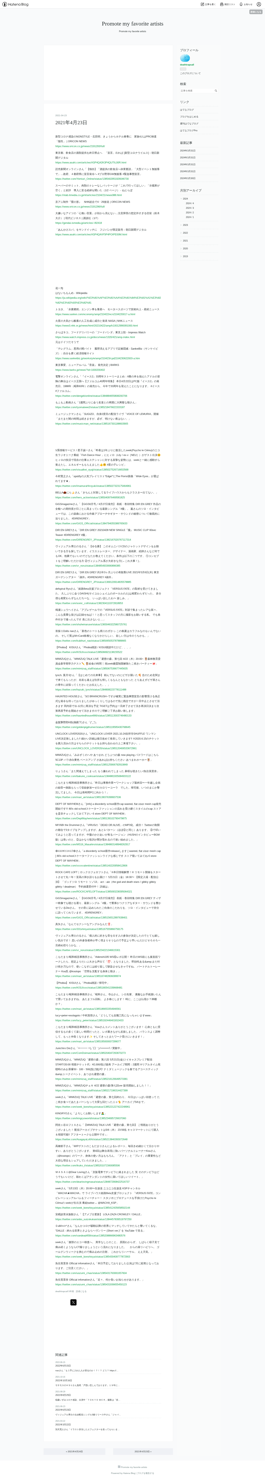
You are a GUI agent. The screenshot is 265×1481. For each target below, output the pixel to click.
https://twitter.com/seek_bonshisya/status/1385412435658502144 (92, 1207)
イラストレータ (98, 551)
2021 (185, 240)
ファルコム (93, 381)
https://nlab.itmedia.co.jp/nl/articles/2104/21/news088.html (88, 195)
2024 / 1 (190, 217)
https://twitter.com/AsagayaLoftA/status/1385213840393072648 (91, 1139)
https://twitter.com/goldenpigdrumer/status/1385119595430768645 (92, 727)
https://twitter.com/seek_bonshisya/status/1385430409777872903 (92, 1256)
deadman (69, 886)
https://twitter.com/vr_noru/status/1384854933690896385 (87, 565)
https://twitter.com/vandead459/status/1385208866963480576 (90, 1235)
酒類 (78, 152)
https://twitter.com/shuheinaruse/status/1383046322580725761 (91, 624)
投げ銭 (104, 1064)
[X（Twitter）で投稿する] (73, 1302)
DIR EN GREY (144, 504)
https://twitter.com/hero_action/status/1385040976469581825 (90, 497)
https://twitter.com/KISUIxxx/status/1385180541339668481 (88, 987)
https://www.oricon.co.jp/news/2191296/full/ (80, 206)
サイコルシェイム (99, 593)
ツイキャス (130, 1059)
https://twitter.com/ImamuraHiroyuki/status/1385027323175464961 (93, 485)
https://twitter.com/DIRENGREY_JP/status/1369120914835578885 (93, 582)
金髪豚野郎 (61, 722)
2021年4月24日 (74, 1451)
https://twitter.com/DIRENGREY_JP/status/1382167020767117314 (93, 539)
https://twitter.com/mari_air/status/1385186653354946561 (88, 1008)
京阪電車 (98, 1172)
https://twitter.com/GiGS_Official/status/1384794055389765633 (91, 523)
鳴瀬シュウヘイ (64, 609)
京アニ (59, 201)
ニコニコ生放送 (112, 1188)
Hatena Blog (129, 1473)
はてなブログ (187, 109)
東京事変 (60, 365)
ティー (148, 663)
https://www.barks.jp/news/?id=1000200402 (80, 369)
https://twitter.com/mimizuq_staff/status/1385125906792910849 (91, 764)
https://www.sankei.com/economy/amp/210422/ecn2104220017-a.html (95, 314)
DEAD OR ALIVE (110, 825)
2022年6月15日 (63, 1365)
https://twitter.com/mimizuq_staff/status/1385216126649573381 (91, 1079)
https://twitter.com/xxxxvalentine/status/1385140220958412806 (91, 865)
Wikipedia (81, 293)
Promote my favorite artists (132, 23)
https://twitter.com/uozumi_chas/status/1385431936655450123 (91, 1284)
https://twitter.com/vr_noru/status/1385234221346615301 (87, 950)
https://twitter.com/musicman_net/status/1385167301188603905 (91, 423)
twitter (90, 1202)
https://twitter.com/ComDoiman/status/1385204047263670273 (90, 1053)
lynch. (58, 675)
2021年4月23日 (71, 122)
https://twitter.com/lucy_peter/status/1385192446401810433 (89, 1020)
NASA (111, 320)
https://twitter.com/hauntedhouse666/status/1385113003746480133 (93, 715)
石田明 (96, 136)
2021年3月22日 (63, 1424)
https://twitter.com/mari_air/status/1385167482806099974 (88, 976)
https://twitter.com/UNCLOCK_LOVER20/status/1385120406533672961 (96, 748)
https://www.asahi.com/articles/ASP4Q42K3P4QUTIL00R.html (90, 162)
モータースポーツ (118, 309)
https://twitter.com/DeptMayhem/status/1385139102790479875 (91, 818)
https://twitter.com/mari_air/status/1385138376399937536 (88, 797)
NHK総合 (89, 201)
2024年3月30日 (188, 178)
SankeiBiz (136, 348)
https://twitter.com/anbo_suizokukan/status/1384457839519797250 (93, 1219)
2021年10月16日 (63, 1380)
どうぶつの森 (112, 754)
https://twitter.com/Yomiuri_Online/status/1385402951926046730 (92, 178)
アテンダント (94, 1176)
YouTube (129, 1230)
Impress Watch (137, 332)
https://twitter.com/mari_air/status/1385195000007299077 (88, 1041)
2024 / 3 (190, 208)
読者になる (256, 11)
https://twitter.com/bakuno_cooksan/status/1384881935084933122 (93, 776)
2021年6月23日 (63, 1409)
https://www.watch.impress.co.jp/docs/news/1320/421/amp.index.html (95, 337)
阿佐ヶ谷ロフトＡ (65, 1124)
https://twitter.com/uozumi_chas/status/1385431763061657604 (91, 1273)
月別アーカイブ (191, 190)
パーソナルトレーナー (133, 1150)
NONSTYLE (83, 136)
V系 (57, 450)
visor (141, 804)
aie (108, 881)
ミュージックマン (65, 414)
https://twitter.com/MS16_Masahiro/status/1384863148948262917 (92, 844)
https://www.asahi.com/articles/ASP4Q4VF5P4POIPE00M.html (91, 234)
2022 (185, 232)
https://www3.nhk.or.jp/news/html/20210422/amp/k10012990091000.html (96, 325)
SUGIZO (89, 414)
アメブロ (89, 1214)
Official (73, 1263)
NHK (120, 320)
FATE (126, 588)
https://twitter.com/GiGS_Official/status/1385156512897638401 (91, 917)
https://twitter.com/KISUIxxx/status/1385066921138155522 (88, 652)
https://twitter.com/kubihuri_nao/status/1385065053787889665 (90, 640)
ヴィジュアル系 (96, 561)
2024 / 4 (190, 203)
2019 (185, 256)
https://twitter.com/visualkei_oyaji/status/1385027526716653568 (91, 469)
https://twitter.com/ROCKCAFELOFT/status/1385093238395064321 (93, 891)
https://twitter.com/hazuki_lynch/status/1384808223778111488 (90, 689)
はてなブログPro (188, 130)
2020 (185, 248)
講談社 (87, 218)
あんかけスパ (66, 229)
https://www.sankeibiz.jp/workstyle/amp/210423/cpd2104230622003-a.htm (97, 358)
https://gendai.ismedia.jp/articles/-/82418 (78, 222)
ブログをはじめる (189, 116)
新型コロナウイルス (136, 152)
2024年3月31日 (188, 150)
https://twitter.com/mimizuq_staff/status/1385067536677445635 (91, 668)
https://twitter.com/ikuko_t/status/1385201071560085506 (87, 1165)
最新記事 (186, 142)
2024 (185, 198)
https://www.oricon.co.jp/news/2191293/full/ (80, 146)
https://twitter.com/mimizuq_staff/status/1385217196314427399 (91, 1090)
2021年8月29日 (63, 1395)
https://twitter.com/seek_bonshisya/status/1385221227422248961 (92, 1106)
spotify (77, 476)
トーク (70, 455)
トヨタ (59, 309)
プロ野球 (104, 174)
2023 (185, 225)
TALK (89, 658)
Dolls (66, 631)
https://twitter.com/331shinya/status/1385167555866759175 (89, 929)
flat (136, 804)
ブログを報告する (145, 1473)
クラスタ (135, 492)
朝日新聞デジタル (136, 229)
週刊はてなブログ (189, 123)
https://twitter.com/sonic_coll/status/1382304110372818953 (89, 603)
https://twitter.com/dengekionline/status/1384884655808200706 (91, 395)
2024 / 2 (190, 212)
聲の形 (75, 201)
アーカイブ (118, 1064)
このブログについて (190, 73)
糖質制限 (118, 663)
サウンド (126, 513)
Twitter (148, 825)
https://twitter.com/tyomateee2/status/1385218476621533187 (90, 407)
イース (88, 376)
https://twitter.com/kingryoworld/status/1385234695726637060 (90, 1118)
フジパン (105, 229)
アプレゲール (89, 609)
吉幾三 (117, 1015)
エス (89, 460)
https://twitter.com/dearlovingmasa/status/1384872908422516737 (92, 1181)
